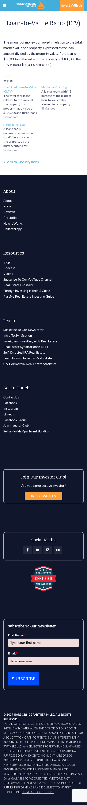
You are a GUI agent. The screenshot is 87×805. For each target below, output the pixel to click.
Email (12, 653)
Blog (6, 262)
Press (7, 206)
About (7, 201)
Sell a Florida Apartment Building (26, 431)
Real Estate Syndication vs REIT (25, 347)
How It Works (13, 223)
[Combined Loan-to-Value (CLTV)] (22, 102)
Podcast (9, 268)
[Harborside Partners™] (30, 4)
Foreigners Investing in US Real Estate (30, 341)
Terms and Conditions (38, 792)
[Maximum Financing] (60, 98)
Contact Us (11, 397)
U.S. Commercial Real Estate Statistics (29, 364)
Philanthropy (12, 229)
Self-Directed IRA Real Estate (24, 352)
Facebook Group (15, 420)
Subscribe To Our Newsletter (23, 330)
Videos (8, 274)
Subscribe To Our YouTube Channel (27, 279)
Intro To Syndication (17, 335)
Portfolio (10, 218)
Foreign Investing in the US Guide (26, 291)
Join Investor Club (16, 425)
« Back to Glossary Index (21, 162)
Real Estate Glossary (18, 285)
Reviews (9, 212)
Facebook (10, 403)
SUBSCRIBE (23, 679)
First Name (16, 635)
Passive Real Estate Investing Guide (28, 296)
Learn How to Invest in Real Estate (27, 358)
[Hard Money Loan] (22, 137)
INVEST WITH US (43, 496)
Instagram (10, 408)
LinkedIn (9, 414)
